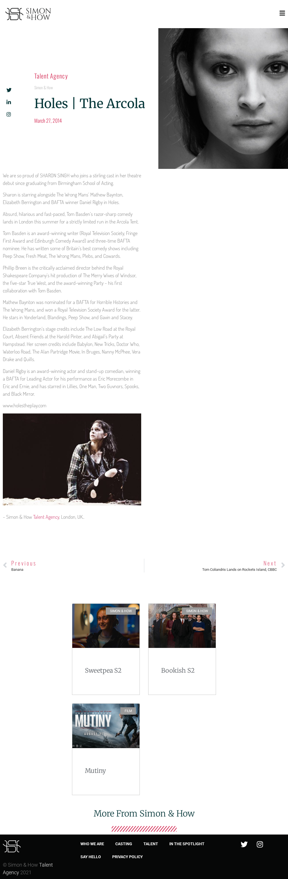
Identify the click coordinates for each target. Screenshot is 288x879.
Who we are (92, 844)
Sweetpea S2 (103, 670)
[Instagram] (260, 844)
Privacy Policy (127, 857)
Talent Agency (51, 75)
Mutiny (95, 771)
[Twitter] (244, 844)
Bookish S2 (178, 670)
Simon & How (43, 87)
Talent (150, 844)
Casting (123, 844)
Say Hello (90, 857)
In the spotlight (186, 844)
